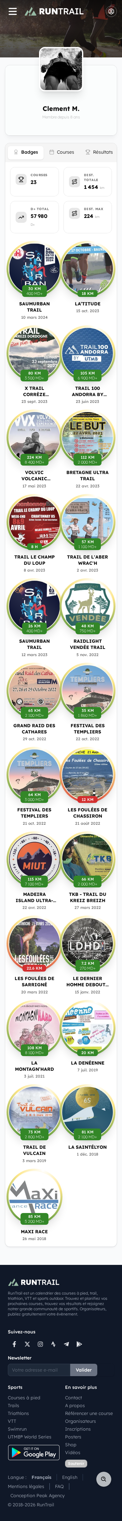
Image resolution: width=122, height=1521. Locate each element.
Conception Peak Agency (37, 1495)
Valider (84, 1370)
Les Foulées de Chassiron (87, 813)
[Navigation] (12, 11)
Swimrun (17, 1429)
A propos (75, 1405)
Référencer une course (89, 1413)
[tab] (26, 153)
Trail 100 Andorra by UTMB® (87, 391)
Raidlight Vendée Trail (87, 644)
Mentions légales (26, 1486)
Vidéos (72, 1452)
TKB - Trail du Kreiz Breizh (87, 897)
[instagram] (40, 1344)
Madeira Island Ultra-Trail (34, 897)
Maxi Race (34, 1232)
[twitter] (27, 1344)
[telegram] (66, 1344)
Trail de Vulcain (34, 1150)
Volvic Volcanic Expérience (34, 475)
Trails (13, 1405)
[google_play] (79, 1344)
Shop (70, 1445)
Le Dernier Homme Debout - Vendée (87, 982)
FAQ (59, 1486)
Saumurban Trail (34, 307)
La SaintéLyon (87, 1147)
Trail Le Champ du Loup (34, 560)
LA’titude (88, 304)
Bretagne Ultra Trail (87, 475)
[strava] (53, 1344)
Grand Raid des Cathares (34, 729)
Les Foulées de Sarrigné (34, 982)
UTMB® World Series (29, 1437)
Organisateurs (80, 1421)
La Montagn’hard (34, 1066)
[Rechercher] (104, 1479)
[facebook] (14, 1344)
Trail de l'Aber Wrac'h (87, 560)
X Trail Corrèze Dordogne (34, 391)
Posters (73, 1437)
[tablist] (61, 152)
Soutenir (76, 1463)
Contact (73, 1398)
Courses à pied (24, 1398)
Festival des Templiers (88, 729)
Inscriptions (78, 1429)
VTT (12, 1421)
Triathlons (18, 1413)
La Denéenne (87, 1063)
